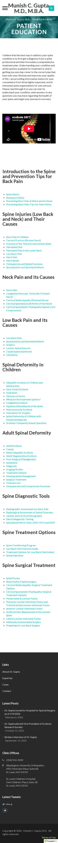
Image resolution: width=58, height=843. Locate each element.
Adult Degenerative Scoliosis (21, 455)
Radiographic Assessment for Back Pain (27, 509)
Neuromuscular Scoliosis (19, 409)
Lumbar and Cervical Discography (24, 515)
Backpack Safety (15, 197)
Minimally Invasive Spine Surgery (23, 622)
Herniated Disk (14, 247)
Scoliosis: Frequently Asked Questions (26, 423)
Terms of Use (49, 837)
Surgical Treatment (16, 479)
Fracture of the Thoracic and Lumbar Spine (28, 243)
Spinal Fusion (13, 578)
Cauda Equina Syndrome (19, 351)
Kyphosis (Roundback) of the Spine (24, 406)
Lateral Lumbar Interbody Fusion (23, 618)
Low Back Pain (14, 253)
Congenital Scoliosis (17, 402)
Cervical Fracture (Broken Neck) (23, 240)
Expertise (7, 678)
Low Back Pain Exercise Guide (22, 548)
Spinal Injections (14, 555)
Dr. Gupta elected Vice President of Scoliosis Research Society (28, 725)
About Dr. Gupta (11, 671)
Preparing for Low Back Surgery (23, 625)
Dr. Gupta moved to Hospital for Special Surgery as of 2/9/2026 (29, 712)
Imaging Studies (14, 469)
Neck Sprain (12, 260)
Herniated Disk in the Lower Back (24, 250)
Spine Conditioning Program (21, 545)
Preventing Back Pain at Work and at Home (29, 200)
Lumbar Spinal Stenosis (18, 348)
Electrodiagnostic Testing (19, 519)
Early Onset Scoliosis (17, 389)
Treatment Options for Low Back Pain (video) (30, 552)
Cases (5, 684)
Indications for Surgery (18, 412)
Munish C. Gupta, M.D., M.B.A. (29, 8)
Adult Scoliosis (14, 445)
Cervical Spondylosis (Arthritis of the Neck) (29, 303)
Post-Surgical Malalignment (21, 459)
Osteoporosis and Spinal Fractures (24, 263)
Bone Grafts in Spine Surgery (21, 581)
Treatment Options (16, 472)
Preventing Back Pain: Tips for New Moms (29, 204)
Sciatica (10, 344)
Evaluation (11, 392)
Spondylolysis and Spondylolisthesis (25, 267)
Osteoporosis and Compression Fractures (28, 486)
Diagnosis (11, 466)
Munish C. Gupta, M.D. (18, 19)
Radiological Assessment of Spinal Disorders (29, 512)
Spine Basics (12, 194)
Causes (10, 449)
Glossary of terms (15, 396)
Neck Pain (11, 257)
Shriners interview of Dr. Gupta (20, 737)
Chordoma (11, 354)
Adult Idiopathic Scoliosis (19, 452)
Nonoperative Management (21, 476)
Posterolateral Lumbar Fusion (22, 598)
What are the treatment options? (23, 399)
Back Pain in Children (17, 236)
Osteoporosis (13, 482)
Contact (6, 690)
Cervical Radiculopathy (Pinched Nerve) (27, 300)
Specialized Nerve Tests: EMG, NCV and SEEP (30, 522)
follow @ (8, 804)
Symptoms (11, 462)
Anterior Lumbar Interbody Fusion (24, 608)
